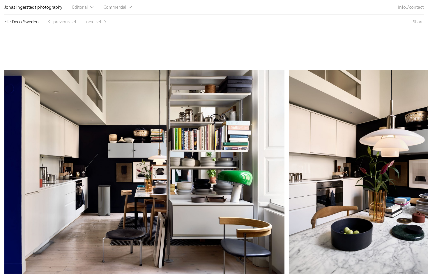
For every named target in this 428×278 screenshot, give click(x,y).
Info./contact (411, 7)
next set (93, 21)
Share (418, 21)
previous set (64, 21)
